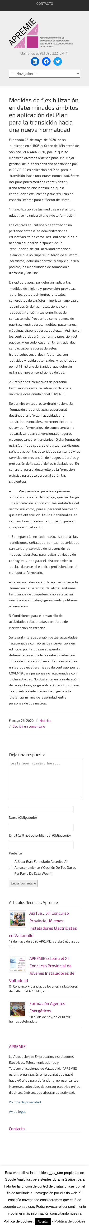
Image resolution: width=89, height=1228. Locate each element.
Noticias (45, 721)
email (40, 835)
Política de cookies (69, 1221)
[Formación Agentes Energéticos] (17, 1009)
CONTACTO (44, 3)
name (23, 817)
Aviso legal (17, 1111)
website (15, 853)
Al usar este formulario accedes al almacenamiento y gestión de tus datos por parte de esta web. (45, 867)
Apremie (44, 30)
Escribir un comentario (29, 726)
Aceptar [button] (43, 1221)
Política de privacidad (25, 1102)
